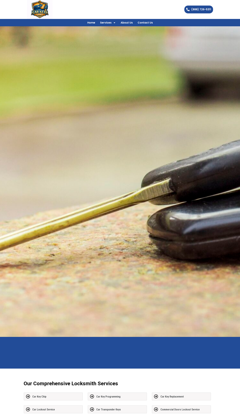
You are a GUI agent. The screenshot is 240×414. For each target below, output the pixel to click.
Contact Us (145, 23)
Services (106, 23)
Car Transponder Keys (108, 409)
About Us (127, 23)
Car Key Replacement (172, 396)
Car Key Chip (39, 396)
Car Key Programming (108, 396)
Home (91, 23)
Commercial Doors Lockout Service (180, 409)
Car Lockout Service (43, 409)
